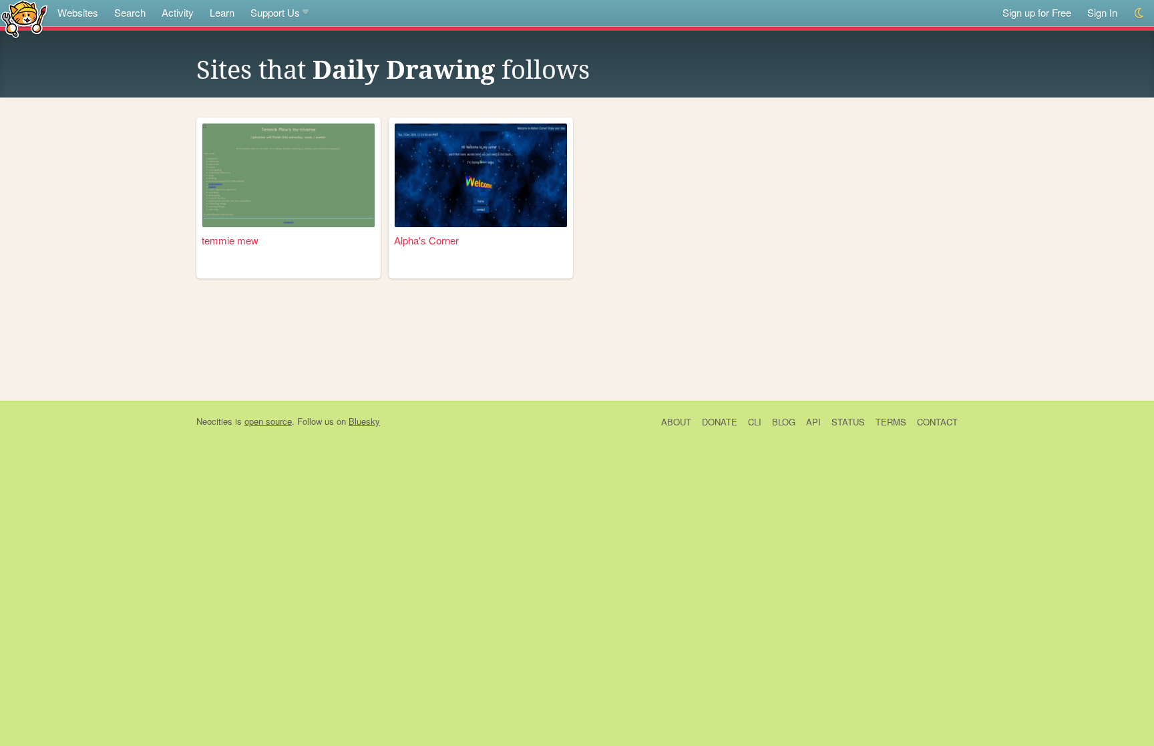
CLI (754, 421)
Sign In (1102, 12)
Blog (783, 421)
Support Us (275, 12)
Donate (719, 421)
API (813, 421)
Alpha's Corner (426, 240)
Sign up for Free (1036, 12)
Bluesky (364, 421)
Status (848, 421)
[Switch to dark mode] (1139, 13)
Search (130, 12)
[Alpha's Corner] (481, 175)
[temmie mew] (288, 175)
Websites (77, 12)
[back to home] (24, 18)
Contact (937, 421)
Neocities (214, 421)
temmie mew (230, 240)
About (676, 421)
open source (268, 421)
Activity (178, 12)
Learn (222, 12)
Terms (891, 421)
